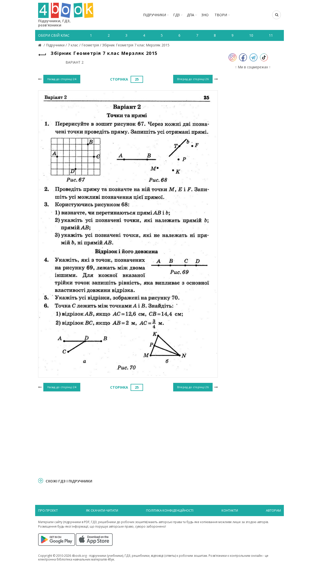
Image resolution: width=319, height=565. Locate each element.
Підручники (154, 14)
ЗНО (205, 14)
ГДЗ (176, 14)
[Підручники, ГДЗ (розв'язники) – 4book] (40, 45)
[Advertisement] (128, 434)
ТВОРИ (221, 14)
